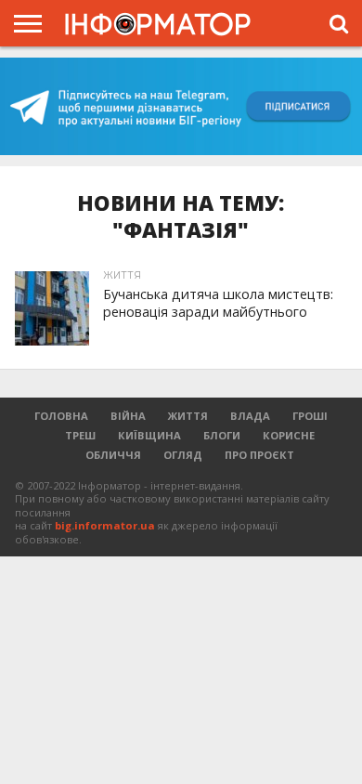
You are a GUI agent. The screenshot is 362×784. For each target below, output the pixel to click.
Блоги (221, 435)
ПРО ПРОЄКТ (259, 455)
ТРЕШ (80, 435)
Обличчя (113, 455)
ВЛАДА (250, 416)
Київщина (149, 435)
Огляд (182, 455)
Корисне (289, 435)
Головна (61, 416)
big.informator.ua (105, 525)
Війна (128, 416)
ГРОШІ (310, 416)
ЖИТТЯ (188, 416)
